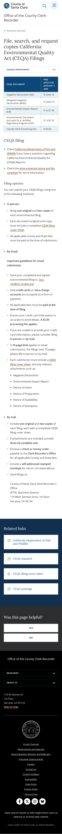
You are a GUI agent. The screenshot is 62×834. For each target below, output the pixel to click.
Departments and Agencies (31, 749)
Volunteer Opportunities (31, 759)
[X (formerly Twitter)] (27, 801)
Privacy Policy (31, 789)
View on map (11, 706)
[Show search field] (44, 6)
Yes (31, 628)
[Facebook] (19, 801)
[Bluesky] (42, 801)
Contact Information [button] (18, 69)
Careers (31, 764)
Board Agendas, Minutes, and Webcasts (31, 754)
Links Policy (31, 784)
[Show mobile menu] (54, 5)
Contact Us (31, 769)
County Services (31, 744)
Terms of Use (31, 794)
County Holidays (31, 774)
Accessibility (31, 779)
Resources (13, 673)
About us (12, 682)
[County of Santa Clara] (16, 5)
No (31, 637)
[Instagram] (35, 801)
